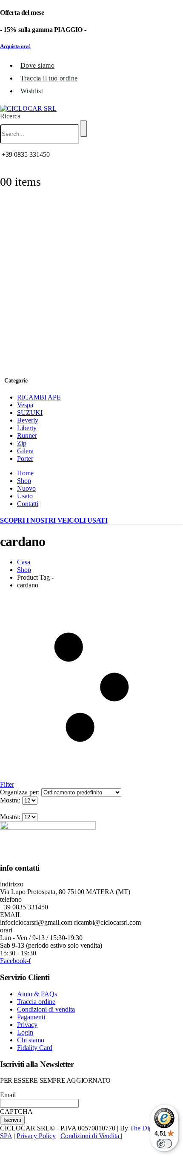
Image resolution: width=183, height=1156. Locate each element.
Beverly (27, 420)
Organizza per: (20, 792)
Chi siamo (30, 1040)
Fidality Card (34, 1047)
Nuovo (26, 488)
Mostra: (11, 800)
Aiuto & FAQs (37, 994)
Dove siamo (37, 65)
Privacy (27, 1024)
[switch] (164, 1143)
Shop (24, 480)
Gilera (25, 450)
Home (25, 473)
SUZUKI (30, 412)
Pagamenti (31, 1017)
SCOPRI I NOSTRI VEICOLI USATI (53, 520)
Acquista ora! (15, 46)
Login (25, 1032)
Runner (27, 435)
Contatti (27, 503)
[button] (10, 116)
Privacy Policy (36, 1135)
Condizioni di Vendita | (91, 1135)
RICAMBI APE (39, 397)
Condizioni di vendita (46, 1009)
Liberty (27, 427)
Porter (25, 458)
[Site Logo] (28, 108)
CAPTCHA (16, 1111)
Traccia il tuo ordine (48, 78)
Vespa (25, 404)
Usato (25, 496)
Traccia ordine (36, 1001)
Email (8, 1094)
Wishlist (31, 91)
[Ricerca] (83, 128)
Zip (21, 443)
